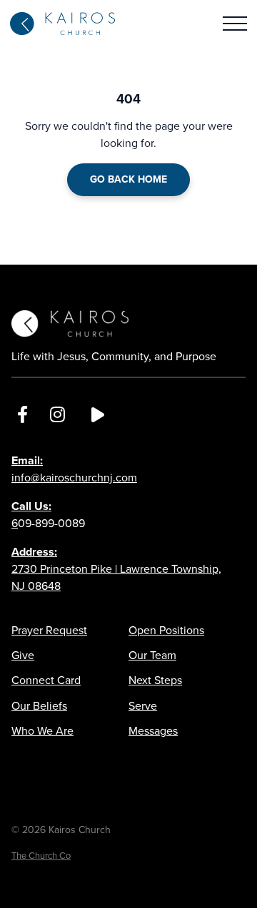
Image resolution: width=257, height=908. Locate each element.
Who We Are (42, 731)
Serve (142, 706)
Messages (153, 731)
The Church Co (41, 855)
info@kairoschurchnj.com (74, 469)
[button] (235, 23)
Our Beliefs (39, 706)
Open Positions (166, 630)
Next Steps (155, 680)
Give (22, 655)
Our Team (152, 655)
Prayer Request (49, 630)
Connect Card (46, 680)
